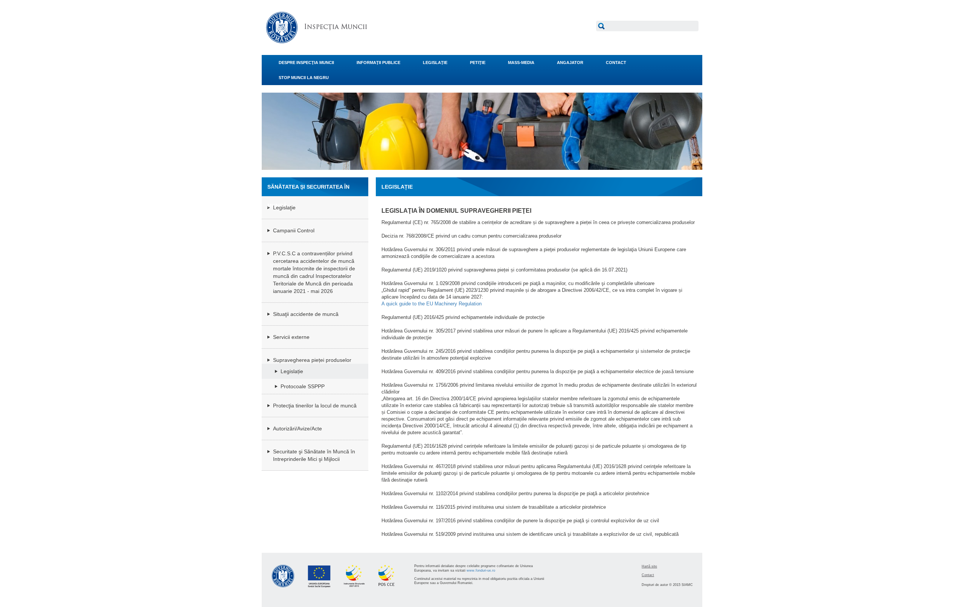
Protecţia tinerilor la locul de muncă (315, 406)
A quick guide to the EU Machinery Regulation (431, 304)
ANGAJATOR (570, 62)
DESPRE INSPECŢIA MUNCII (306, 62)
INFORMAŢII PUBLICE (378, 62)
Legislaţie (284, 207)
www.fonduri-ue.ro (481, 570)
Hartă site (649, 566)
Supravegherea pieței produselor (312, 360)
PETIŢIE (477, 62)
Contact (648, 575)
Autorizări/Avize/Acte (297, 429)
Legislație (292, 371)
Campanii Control (293, 230)
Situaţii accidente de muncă (306, 314)
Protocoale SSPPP (303, 386)
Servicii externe (291, 337)
